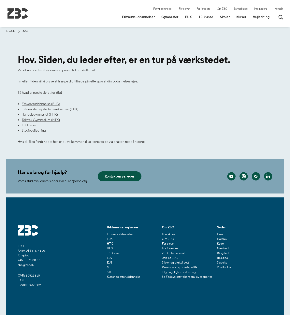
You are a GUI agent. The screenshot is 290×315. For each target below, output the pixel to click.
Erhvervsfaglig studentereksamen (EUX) (50, 109)
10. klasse (29, 125)
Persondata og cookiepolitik (179, 267)
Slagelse (222, 262)
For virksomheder (162, 8)
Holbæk (222, 239)
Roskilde (222, 258)
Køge (220, 243)
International (261, 8)
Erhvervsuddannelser (120, 234)
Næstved (223, 248)
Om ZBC (222, 8)
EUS (109, 262)
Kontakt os (168, 234)
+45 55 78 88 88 (29, 260)
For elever (184, 8)
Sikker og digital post (175, 262)
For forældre (203, 8)
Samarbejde (241, 8)
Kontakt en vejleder (119, 176)
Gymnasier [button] (171, 17)
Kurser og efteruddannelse (123, 277)
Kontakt (279, 8)
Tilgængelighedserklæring (179, 272)
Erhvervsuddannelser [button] (140, 17)
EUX (109, 239)
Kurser (241, 17)
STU (109, 272)
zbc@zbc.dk (26, 265)
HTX (110, 243)
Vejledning (261, 17)
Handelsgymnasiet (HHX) (40, 114)
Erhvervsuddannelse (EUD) (41, 104)
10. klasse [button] (207, 17)
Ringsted (223, 253)
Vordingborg (225, 267)
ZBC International (173, 253)
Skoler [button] (226, 17)
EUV (110, 258)
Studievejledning (34, 130)
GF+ (110, 267)
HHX (110, 248)
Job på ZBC (170, 258)
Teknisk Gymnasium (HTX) (41, 120)
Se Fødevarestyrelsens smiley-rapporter (187, 277)
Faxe (220, 234)
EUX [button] (190, 17)
